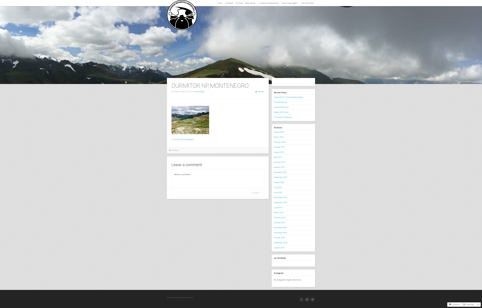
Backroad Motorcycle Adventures (182, 15)
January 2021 (279, 167)
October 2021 (279, 147)
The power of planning (283, 117)
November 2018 (280, 233)
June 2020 (278, 192)
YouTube (239, 3)
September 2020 (280, 177)
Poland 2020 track (281, 107)
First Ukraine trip (280, 102)
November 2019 (280, 198)
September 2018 (280, 243)
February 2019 (280, 218)
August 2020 (279, 182)
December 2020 (280, 172)
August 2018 (279, 248)
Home (220, 3)
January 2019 (279, 223)
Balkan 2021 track (281, 112)
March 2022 (279, 137)
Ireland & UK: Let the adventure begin (288, 97)
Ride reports (250, 3)
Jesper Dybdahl (199, 92)
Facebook (229, 3)
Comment (261, 92)
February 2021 (280, 162)
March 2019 (279, 213)
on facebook (280, 258)
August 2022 (279, 132)
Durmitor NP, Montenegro (184, 139)
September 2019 (280, 203)
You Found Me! (307, 3)
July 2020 (278, 187)
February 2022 (280, 142)
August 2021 (279, 152)
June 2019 (278, 208)
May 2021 (278, 157)
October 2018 (279, 238)
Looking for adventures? (269, 3)
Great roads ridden (289, 3)
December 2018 (280, 228)
